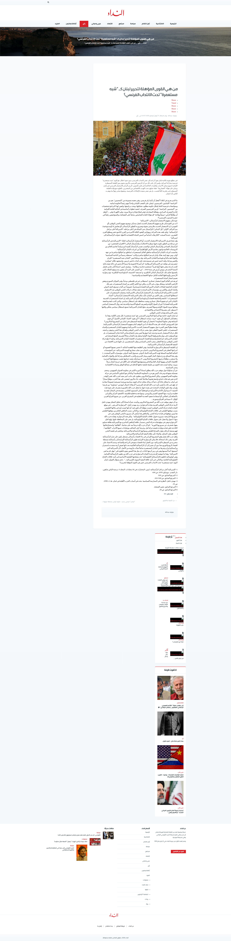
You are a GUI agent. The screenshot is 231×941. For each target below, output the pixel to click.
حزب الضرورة (179, 625)
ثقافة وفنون (180, 703)
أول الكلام (146, 842)
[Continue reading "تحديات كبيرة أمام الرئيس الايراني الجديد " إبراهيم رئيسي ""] (170, 793)
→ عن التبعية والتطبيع (170, 500)
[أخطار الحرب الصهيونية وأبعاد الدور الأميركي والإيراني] (176, 567)
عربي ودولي (146, 861)
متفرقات (145, 880)
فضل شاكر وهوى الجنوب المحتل (170, 601)
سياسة (148, 847)
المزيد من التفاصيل (178, 851)
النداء (145, 43)
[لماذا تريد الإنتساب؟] (176, 637)
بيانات (146, 899)
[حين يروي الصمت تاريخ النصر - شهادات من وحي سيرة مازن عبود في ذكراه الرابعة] (176, 582)
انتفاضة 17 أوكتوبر (143, 894)
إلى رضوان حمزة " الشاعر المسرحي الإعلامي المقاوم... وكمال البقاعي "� (170, 706)
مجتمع (147, 851)
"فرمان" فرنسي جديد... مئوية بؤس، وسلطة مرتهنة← (118, 502)
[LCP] (115, 13)
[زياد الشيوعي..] (170, 551)
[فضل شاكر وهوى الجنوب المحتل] (170, 589)
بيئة (147, 904)
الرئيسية (147, 832)
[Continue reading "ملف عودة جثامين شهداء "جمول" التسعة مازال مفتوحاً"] (95, 841)
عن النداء (131, 926)
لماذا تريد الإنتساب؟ (177, 642)
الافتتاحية (147, 837)
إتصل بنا (99, 926)
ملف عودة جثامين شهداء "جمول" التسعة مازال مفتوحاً (70, 841)
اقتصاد (148, 856)
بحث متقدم (109, 926)
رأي (139, 43)
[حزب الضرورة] (176, 620)
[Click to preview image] (139, 148)
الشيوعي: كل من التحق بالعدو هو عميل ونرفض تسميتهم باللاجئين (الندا (79, 835)
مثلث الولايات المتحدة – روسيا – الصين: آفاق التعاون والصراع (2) (170, 776)
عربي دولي (180, 772)
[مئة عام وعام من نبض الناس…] (176, 653)
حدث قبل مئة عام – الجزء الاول (173, 741)
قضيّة (146, 890)
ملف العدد (145, 885)
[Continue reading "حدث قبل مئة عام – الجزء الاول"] (170, 724)
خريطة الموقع (120, 926)
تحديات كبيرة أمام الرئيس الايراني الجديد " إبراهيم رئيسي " (172, 811)
